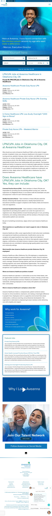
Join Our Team (41, 484)
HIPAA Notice (23, 496)
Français (22, 502)
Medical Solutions (26, 485)
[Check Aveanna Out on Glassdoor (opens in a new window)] (50, 1)
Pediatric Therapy (41, 481)
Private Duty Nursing (26, 487)
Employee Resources (11, 487)
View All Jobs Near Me (25, 69)
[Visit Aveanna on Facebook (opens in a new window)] (45, 1)
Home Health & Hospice (26, 484)
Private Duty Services (26, 483)
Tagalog (25, 502)
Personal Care (40, 483)
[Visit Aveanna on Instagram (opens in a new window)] (47, 1)
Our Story (11, 483)
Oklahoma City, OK (32, 58)
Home (4, 0)
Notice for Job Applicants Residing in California (26, 498)
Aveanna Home (11, 481)
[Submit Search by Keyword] (23, 58)
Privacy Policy (16, 496)
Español (17, 501)
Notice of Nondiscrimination (10, 501)
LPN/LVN (6, 63)
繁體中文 (21, 501)
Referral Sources (26, 481)
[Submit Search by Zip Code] (47, 63)
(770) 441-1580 (26, 476)
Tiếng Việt (25, 501)
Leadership (11, 484)
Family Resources (11, 485)
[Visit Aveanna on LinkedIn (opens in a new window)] (48, 1)
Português (18, 502)
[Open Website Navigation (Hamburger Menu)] (49, 4)
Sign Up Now (26, 438)
